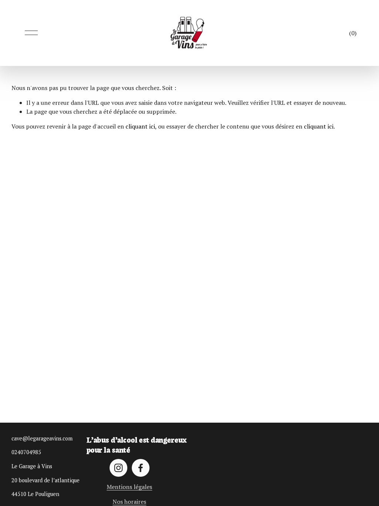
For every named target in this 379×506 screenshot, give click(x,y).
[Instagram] (118, 468)
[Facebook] (141, 468)
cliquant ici (140, 126)
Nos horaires (129, 501)
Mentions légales (129, 487)
